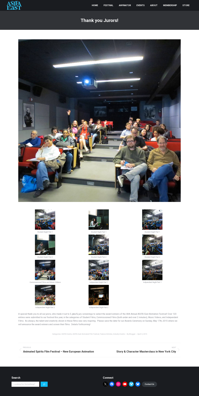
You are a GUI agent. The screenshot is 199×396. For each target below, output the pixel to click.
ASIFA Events (66, 334)
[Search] (44, 384)
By (131, 334)
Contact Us (149, 384)
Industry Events (119, 334)
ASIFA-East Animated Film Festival (86, 334)
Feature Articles (106, 334)
